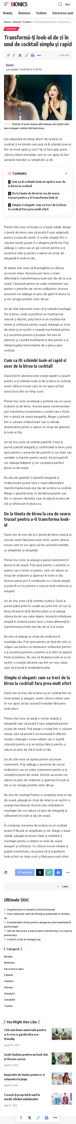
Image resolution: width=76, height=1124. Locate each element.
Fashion (11, 29)
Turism (8, 1005)
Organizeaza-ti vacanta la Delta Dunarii (31, 909)
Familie (8, 975)
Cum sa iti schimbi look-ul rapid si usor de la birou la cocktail (36, 184)
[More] (39, 55)
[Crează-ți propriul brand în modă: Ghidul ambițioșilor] (62, 1099)
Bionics (19, 4)
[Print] (32, 55)
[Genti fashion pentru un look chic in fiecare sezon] (62, 1058)
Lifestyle (9, 993)
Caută (65, 886)
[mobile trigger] (7, 4)
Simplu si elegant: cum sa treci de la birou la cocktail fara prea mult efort (37, 207)
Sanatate (9, 999)
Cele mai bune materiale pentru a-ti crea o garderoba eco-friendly (25, 1034)
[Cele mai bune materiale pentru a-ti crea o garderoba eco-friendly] (62, 1034)
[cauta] (60, 4)
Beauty (8, 956)
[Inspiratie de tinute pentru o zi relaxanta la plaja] (62, 1079)
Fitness (8, 987)
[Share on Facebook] (14, 55)
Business (9, 962)
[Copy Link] (26, 55)
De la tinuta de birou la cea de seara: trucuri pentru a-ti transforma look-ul (34, 195)
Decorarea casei (14, 968)
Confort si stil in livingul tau (24, 939)
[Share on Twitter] (20, 55)
